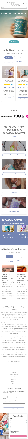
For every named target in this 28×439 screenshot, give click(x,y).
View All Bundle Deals (19, 62)
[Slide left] (11, 104)
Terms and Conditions (14, 396)
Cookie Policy (14, 379)
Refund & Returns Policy (14, 383)
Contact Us (14, 372)
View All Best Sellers (8, 62)
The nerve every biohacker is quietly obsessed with (8, 278)
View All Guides (18, 261)
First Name (11, 418)
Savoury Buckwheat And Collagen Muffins (8, 236)
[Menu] (1, 3)
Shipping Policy (14, 381)
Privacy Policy (14, 377)
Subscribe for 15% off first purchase (13, 409)
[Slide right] (16, 104)
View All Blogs (10, 261)
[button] (25, 3)
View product (8, 97)
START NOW (14, 42)
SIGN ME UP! (18, 436)
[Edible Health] (13, 3)
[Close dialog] (26, 414)
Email (10, 421)
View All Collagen (14, 137)
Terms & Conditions (14, 374)
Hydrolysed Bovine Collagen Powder (8, 81)
